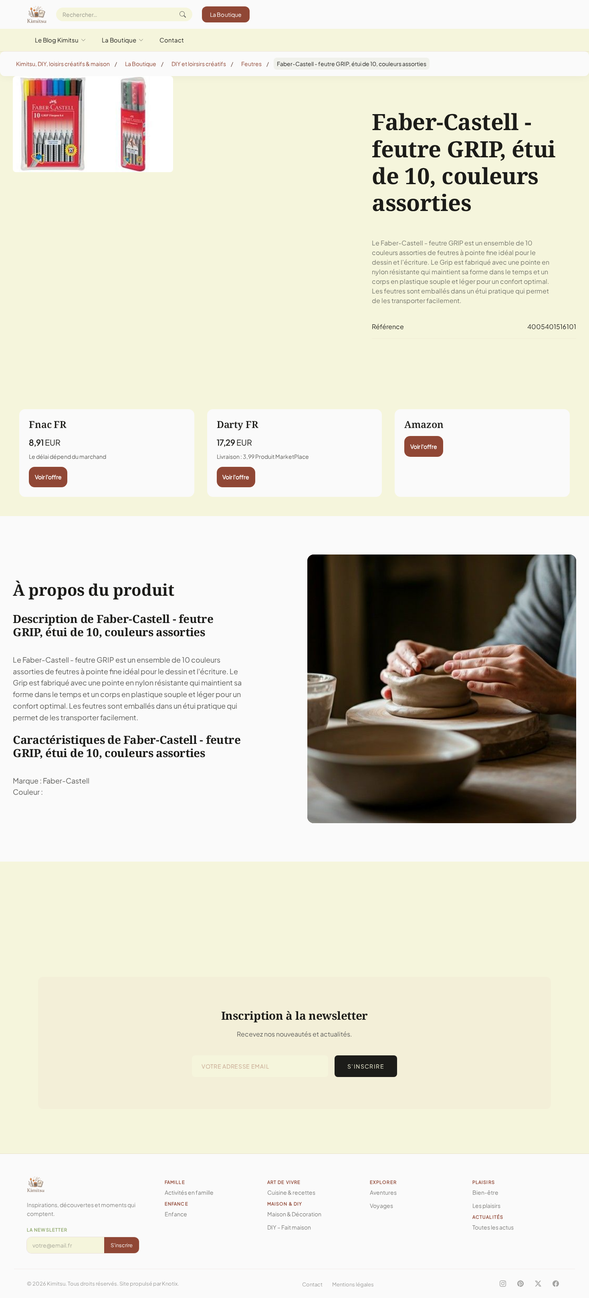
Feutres (251, 63)
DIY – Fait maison (289, 1227)
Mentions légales (353, 1284)
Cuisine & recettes (291, 1192)
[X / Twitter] (538, 1283)
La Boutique (226, 14)
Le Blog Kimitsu (57, 40)
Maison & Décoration (294, 1214)
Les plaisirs (486, 1205)
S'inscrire (122, 1245)
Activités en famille (189, 1192)
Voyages (381, 1205)
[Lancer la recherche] (182, 14)
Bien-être (485, 1192)
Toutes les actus (493, 1227)
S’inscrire (365, 1066)
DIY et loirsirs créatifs (198, 63)
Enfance (176, 1214)
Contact (171, 40)
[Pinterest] (520, 1283)
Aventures (383, 1192)
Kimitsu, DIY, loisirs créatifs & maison (63, 63)
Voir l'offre (48, 476)
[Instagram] (502, 1283)
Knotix (170, 1283)
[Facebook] (555, 1283)
